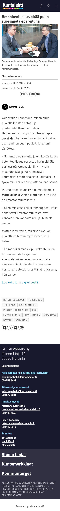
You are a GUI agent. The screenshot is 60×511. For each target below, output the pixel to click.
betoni (7, 320)
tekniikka (9, 305)
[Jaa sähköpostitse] (37, 94)
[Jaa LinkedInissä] (32, 94)
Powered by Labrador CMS (30, 506)
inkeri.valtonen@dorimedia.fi (18, 423)
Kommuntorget (16, 473)
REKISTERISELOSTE (12, 495)
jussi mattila (32, 315)
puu (34, 310)
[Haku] (49, 6)
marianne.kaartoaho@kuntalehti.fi (21, 409)
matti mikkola (11, 315)
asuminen (21, 320)
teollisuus (35, 299)
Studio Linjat (14, 454)
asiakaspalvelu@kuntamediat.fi (19, 376)
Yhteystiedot (9, 437)
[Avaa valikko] (41, 6)
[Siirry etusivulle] (13, 6)
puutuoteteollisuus (15, 310)
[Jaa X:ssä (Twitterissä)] (27, 94)
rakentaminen (27, 305)
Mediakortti (8, 444)
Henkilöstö (8, 441)
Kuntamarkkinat (17, 463)
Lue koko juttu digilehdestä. (20, 282)
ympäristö (50, 315)
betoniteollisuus (14, 299)
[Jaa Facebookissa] (22, 94)
